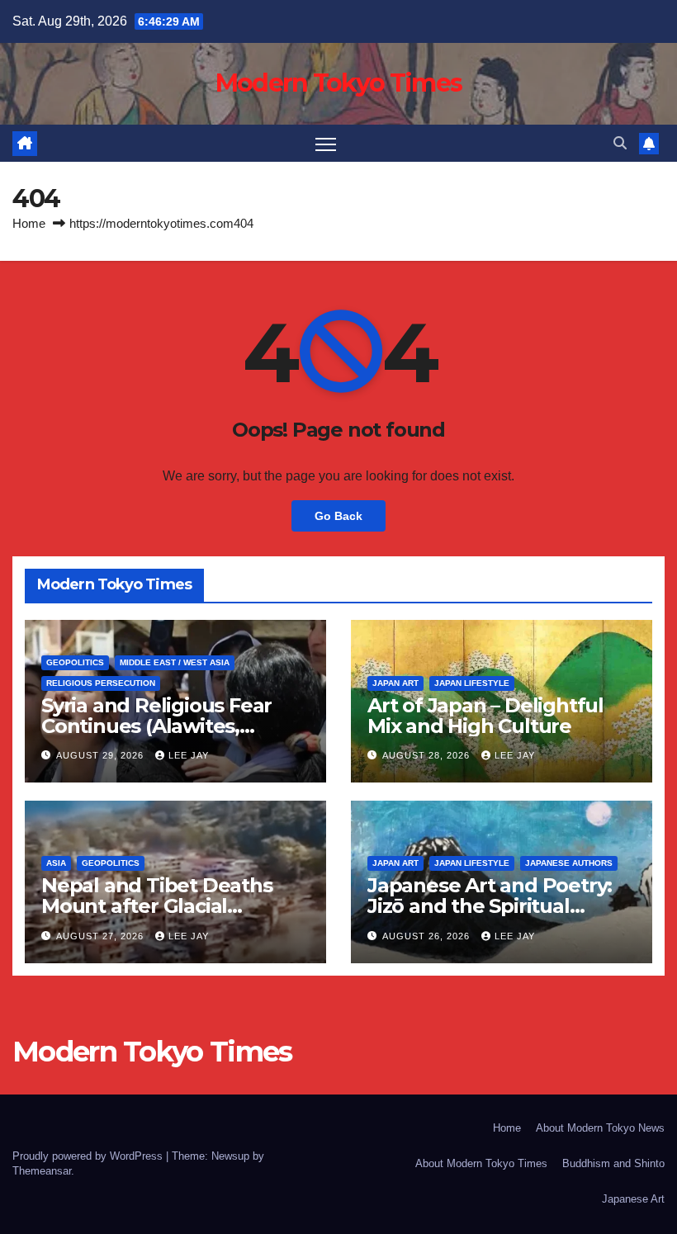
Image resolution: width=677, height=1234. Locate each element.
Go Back (338, 515)
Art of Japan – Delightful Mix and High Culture (485, 715)
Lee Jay (188, 755)
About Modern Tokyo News (600, 1128)
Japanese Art (633, 1199)
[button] (620, 143)
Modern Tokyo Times (338, 83)
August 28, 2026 (427, 755)
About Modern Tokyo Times (481, 1163)
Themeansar (41, 1171)
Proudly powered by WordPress (89, 1156)
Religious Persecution (100, 683)
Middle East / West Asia (175, 662)
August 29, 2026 (101, 755)
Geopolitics (75, 662)
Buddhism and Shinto (613, 1163)
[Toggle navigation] (325, 143)
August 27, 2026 (101, 936)
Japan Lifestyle (471, 683)
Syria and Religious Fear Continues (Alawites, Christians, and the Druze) (166, 726)
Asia (56, 863)
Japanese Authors (569, 863)
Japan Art (395, 683)
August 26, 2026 (427, 936)
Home (28, 223)
